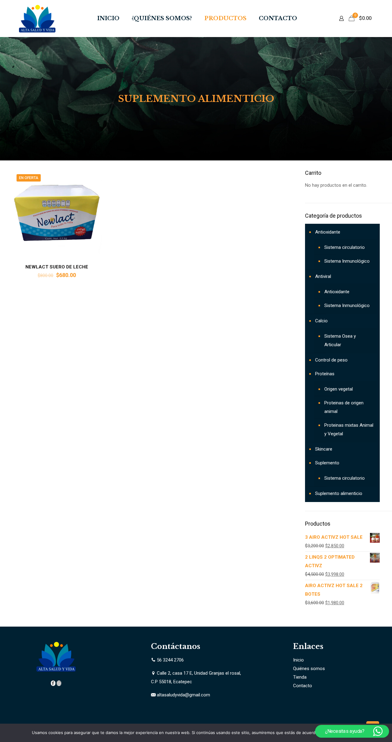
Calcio (321, 321)
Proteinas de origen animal (344, 407)
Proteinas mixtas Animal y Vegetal (348, 429)
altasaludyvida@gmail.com (183, 695)
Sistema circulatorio (344, 247)
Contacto (302, 685)
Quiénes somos (309, 668)
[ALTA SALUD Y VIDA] (37, 18)
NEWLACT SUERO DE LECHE (56, 267)
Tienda (300, 677)
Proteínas (324, 374)
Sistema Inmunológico (347, 261)
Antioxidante (327, 232)
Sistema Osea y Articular (340, 340)
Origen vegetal (338, 389)
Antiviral (323, 276)
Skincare (323, 449)
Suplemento (327, 463)
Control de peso (331, 360)
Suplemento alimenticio (338, 493)
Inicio (298, 660)
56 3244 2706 (170, 660)
